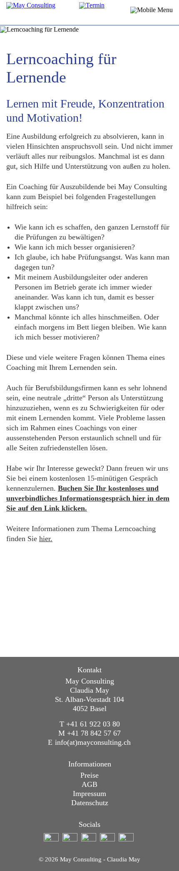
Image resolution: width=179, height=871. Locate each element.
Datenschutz (89, 803)
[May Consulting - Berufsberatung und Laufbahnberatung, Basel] (54, 12)
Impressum (89, 793)
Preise (89, 775)
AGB (89, 784)
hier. (45, 538)
